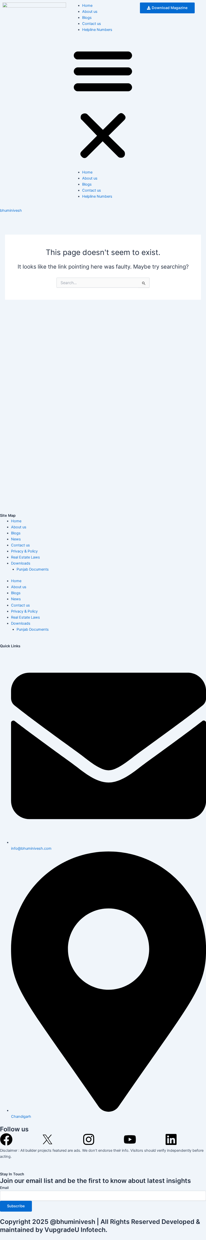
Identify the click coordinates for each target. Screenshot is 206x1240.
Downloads (20, 563)
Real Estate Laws (25, 557)
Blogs (87, 17)
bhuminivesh (11, 210)
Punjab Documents (33, 569)
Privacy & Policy (24, 551)
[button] (103, 103)
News (16, 539)
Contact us (91, 23)
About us (89, 11)
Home (87, 5)
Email (4, 1187)
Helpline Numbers (97, 29)
